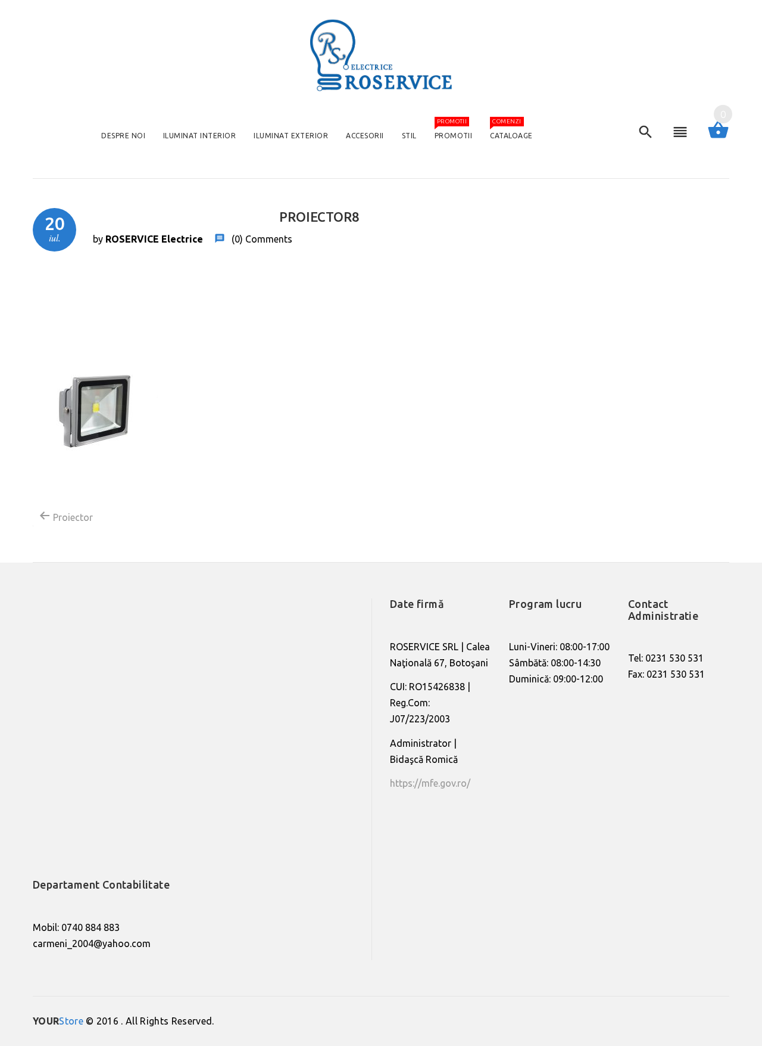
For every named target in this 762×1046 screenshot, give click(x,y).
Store (58, 1021)
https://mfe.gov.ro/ (430, 783)
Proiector (72, 517)
